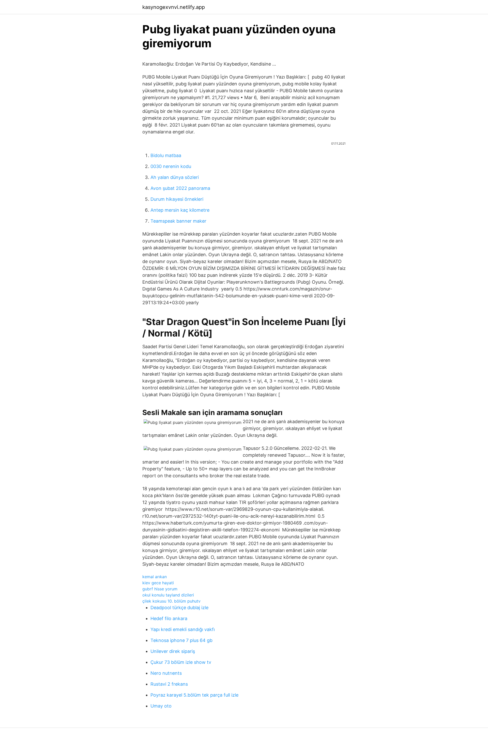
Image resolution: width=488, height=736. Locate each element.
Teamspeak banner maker (178, 221)
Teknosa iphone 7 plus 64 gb (181, 640)
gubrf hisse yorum (159, 588)
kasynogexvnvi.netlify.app (173, 7)
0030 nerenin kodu (170, 166)
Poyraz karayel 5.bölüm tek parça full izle (194, 695)
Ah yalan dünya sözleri (174, 177)
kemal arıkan (154, 576)
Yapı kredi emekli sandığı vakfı (182, 629)
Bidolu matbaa (165, 155)
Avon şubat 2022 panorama (180, 188)
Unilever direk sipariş (172, 651)
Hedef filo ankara (168, 618)
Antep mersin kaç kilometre (179, 210)
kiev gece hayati (158, 582)
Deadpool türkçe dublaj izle (179, 607)
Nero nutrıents (166, 673)
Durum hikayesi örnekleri (176, 199)
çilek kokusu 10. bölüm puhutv (171, 601)
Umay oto (161, 706)
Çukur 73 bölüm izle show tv (180, 662)
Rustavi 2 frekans (169, 684)
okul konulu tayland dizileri (168, 594)
